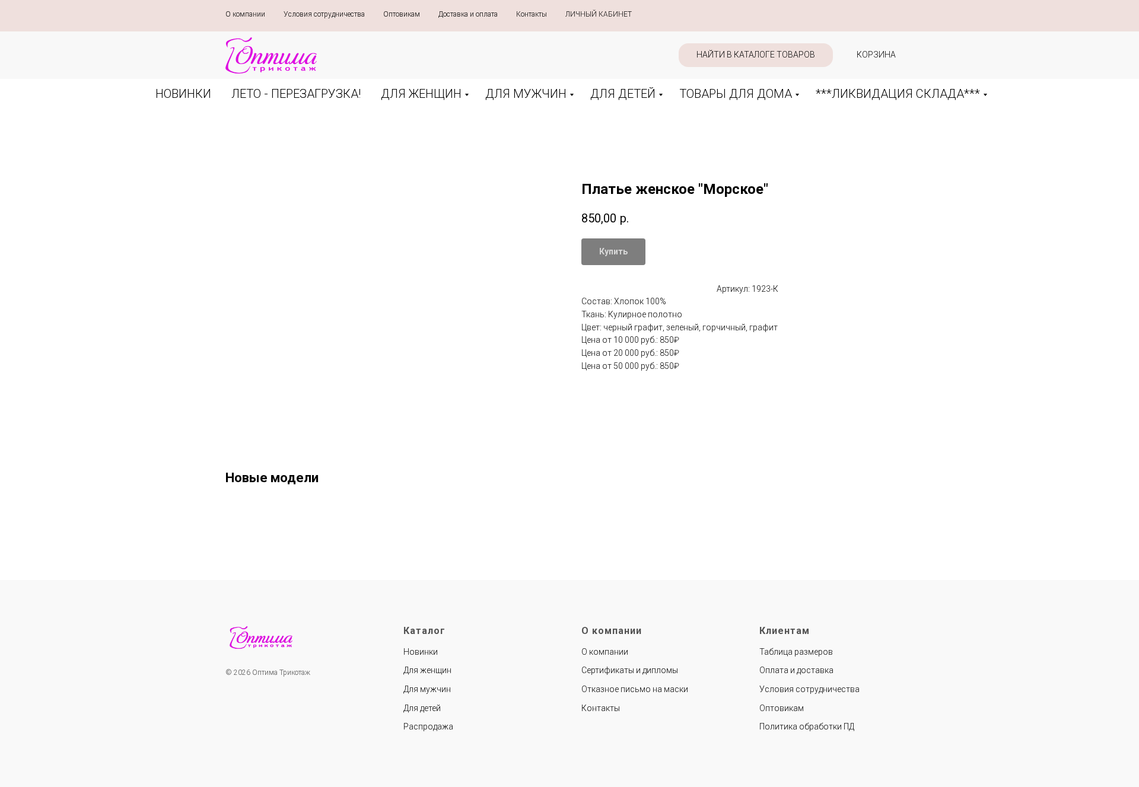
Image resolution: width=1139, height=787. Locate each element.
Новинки (420, 652)
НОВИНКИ (183, 94)
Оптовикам (401, 14)
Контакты (531, 14)
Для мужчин (427, 689)
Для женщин (427, 670)
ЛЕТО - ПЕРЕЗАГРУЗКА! (296, 94)
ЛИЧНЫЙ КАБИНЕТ (598, 14)
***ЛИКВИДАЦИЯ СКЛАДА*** (898, 94)
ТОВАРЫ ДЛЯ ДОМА (735, 94)
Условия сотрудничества (324, 14)
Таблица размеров (796, 652)
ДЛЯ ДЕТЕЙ (623, 94)
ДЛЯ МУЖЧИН (526, 94)
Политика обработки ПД (806, 726)
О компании (245, 14)
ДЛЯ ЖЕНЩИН (421, 94)
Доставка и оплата (468, 14)
